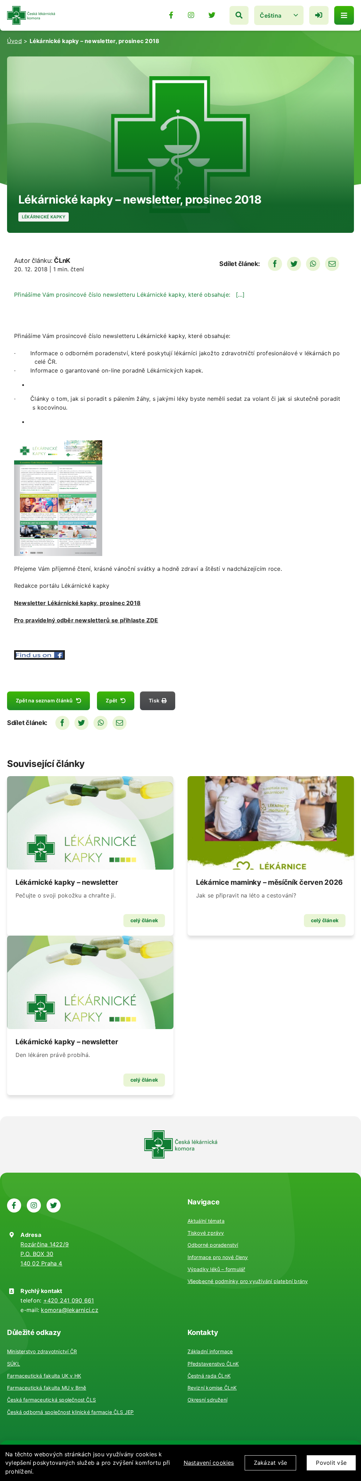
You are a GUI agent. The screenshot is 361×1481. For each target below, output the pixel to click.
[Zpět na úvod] (31, 8)
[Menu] (344, 15)
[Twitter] (294, 264)
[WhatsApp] (313, 264)
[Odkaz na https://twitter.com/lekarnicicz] (211, 15)
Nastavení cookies (209, 1462)
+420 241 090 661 (68, 1300)
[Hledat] (239, 15)
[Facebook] (275, 264)
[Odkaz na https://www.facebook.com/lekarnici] (171, 15)
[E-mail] (332, 264)
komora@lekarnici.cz (69, 1309)
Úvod (14, 40)
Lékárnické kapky (43, 216)
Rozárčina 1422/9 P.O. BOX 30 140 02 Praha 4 (44, 1254)
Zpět (111, 700)
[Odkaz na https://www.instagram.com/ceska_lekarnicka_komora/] (191, 15)
